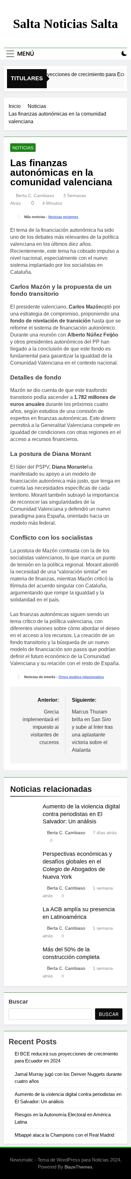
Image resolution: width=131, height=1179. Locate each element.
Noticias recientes (63, 217)
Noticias (22, 147)
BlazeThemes (78, 1166)
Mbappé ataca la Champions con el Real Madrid (64, 1135)
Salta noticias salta (65, 24)
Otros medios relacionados (81, 677)
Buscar (18, 1001)
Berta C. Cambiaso (35, 195)
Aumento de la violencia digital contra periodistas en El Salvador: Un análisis (81, 814)
